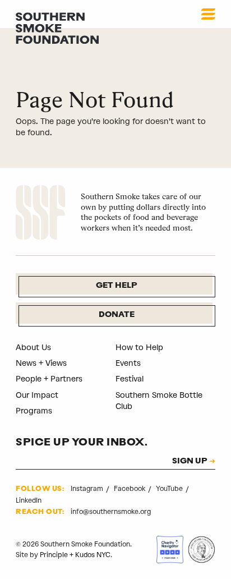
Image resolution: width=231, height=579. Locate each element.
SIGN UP (189, 462)
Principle (54, 555)
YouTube (170, 489)
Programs (34, 411)
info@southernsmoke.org (111, 512)
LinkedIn (28, 500)
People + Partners (49, 379)
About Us (33, 347)
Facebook (130, 489)
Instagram (88, 489)
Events (128, 363)
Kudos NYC (92, 555)
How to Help (139, 347)
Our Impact (37, 395)
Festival (130, 379)
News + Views (41, 363)
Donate (117, 315)
